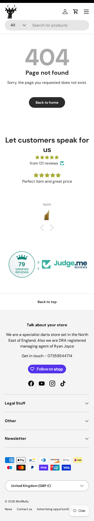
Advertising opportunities (54, 509)
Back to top (47, 302)
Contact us (24, 509)
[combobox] (47, 25)
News (8, 509)
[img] (47, 157)
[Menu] (86, 11)
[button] (75, 11)
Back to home (47, 102)
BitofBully (22, 501)
